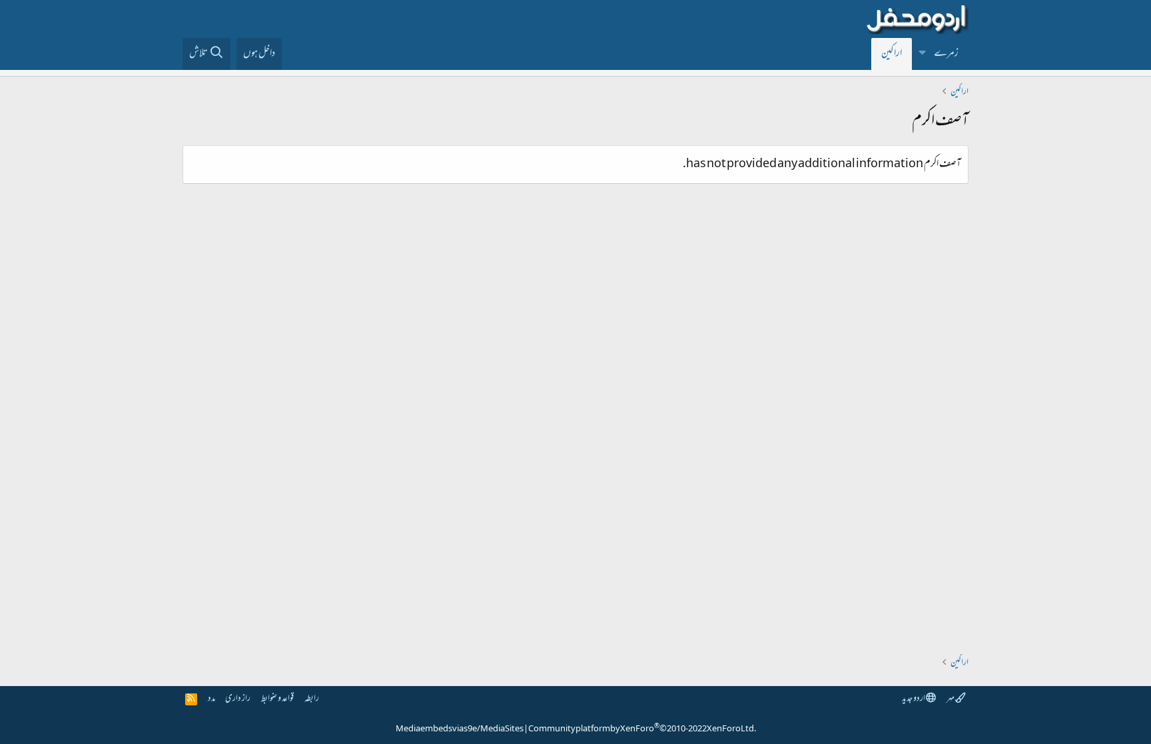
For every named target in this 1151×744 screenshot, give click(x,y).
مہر (951, 699)
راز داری (237, 699)
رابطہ (311, 699)
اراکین (891, 54)
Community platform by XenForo (642, 729)
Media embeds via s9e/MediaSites (460, 729)
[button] (922, 54)
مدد (211, 699)
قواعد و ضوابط (277, 699)
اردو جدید (914, 699)
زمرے (946, 54)
